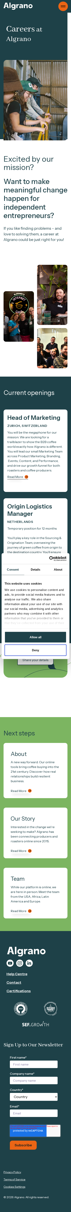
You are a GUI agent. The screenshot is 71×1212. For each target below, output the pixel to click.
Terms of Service (14, 1179)
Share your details (35, 660)
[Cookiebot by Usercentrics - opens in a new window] (50, 558)
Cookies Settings (14, 1187)
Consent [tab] (13, 569)
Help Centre (17, 974)
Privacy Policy (12, 1172)
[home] (18, 6)
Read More (15, 477)
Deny (35, 650)
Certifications (19, 991)
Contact (14, 982)
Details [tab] (35, 569)
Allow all (35, 637)
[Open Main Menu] (63, 6)
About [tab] (58, 569)
